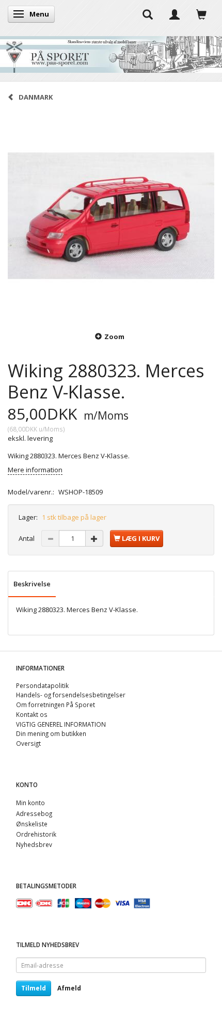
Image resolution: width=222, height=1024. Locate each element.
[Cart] (201, 14)
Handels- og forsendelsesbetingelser (70, 695)
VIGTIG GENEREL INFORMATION (61, 724)
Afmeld (69, 988)
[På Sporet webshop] (111, 51)
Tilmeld (33, 988)
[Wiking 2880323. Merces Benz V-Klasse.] (111, 216)
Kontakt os (31, 714)
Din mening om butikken (51, 733)
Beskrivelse (32, 583)
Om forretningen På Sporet (55, 704)
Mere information (35, 469)
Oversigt (28, 743)
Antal (27, 538)
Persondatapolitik (42, 685)
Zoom (114, 336)
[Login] (174, 14)
